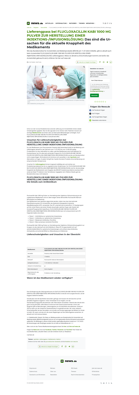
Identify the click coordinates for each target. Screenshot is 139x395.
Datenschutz (33, 371)
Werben (52, 368)
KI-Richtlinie (95, 371)
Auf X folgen (96, 113)
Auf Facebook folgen (98, 110)
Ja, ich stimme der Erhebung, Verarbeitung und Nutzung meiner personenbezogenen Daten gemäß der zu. (99, 88)
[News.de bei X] (109, 23)
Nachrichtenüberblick (77, 375)
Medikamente (52, 339)
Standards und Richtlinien (37, 375)
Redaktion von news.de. (71, 341)
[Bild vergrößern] (84, 67)
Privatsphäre (96, 375)
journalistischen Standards (53, 341)
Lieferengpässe (43, 339)
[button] (86, 62)
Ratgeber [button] (73, 23)
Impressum (32, 368)
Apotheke (36, 339)
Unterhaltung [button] (61, 23)
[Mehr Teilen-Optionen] (110, 62)
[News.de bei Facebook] (107, 23)
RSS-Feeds (74, 368)
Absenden (94, 95)
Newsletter (53, 375)
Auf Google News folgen (99, 117)
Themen (82, 23)
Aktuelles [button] (49, 23)
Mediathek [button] (90, 23)
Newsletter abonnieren (99, 120)
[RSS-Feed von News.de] (111, 23)
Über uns (53, 371)
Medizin (58, 339)
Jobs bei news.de (97, 368)
